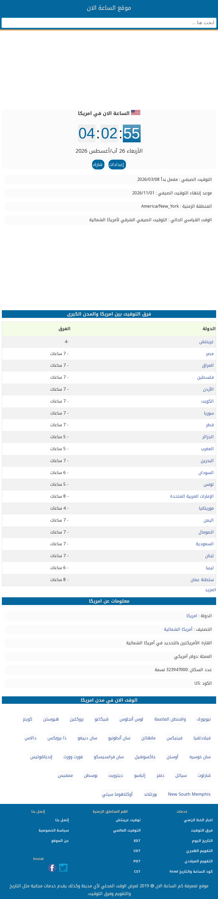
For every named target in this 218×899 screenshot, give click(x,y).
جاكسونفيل (145, 757)
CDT (137, 850)
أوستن (172, 757)
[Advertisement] (109, 66)
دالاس (30, 738)
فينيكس (174, 738)
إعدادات (116, 164)
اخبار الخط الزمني (198, 820)
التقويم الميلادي (199, 861)
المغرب (207, 449)
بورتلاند (150, 794)
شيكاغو (101, 719)
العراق (208, 365)
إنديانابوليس (41, 757)
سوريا (209, 413)
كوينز (27, 719)
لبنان (209, 556)
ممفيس (65, 775)
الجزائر (208, 437)
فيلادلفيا (202, 738)
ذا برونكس (57, 738)
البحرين (207, 461)
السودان (206, 472)
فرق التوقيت (202, 830)
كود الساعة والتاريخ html (191, 871)
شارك (97, 164)
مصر (210, 354)
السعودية (205, 544)
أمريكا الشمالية (178, 629)
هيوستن (51, 719)
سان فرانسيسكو (109, 757)
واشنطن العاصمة (170, 719)
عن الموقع (60, 840)
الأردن (208, 389)
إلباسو (139, 775)
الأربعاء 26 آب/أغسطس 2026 (109, 151)
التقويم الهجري (199, 850)
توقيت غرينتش (128, 820)
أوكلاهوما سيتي (117, 794)
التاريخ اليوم (202, 840)
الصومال (206, 532)
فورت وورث (73, 757)
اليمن (209, 520)
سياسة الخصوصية (54, 830)
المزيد (210, 590)
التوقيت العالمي (127, 830)
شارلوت (204, 775)
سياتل (181, 775)
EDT (137, 840)
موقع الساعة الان (109, 8)
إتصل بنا (62, 820)
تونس (209, 484)
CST (137, 871)
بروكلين (76, 719)
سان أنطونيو (119, 738)
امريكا (191, 616)
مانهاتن (148, 738)
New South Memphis (189, 794)
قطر (210, 425)
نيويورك (204, 719)
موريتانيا (206, 508)
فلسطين (205, 377)
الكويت (207, 401)
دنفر (160, 775)
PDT (137, 861)
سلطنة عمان (202, 580)
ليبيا (210, 568)
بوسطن (90, 775)
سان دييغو (87, 738)
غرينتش (206, 342)
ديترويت (115, 775)
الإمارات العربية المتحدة (192, 496)
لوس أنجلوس (131, 719)
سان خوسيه (200, 757)
